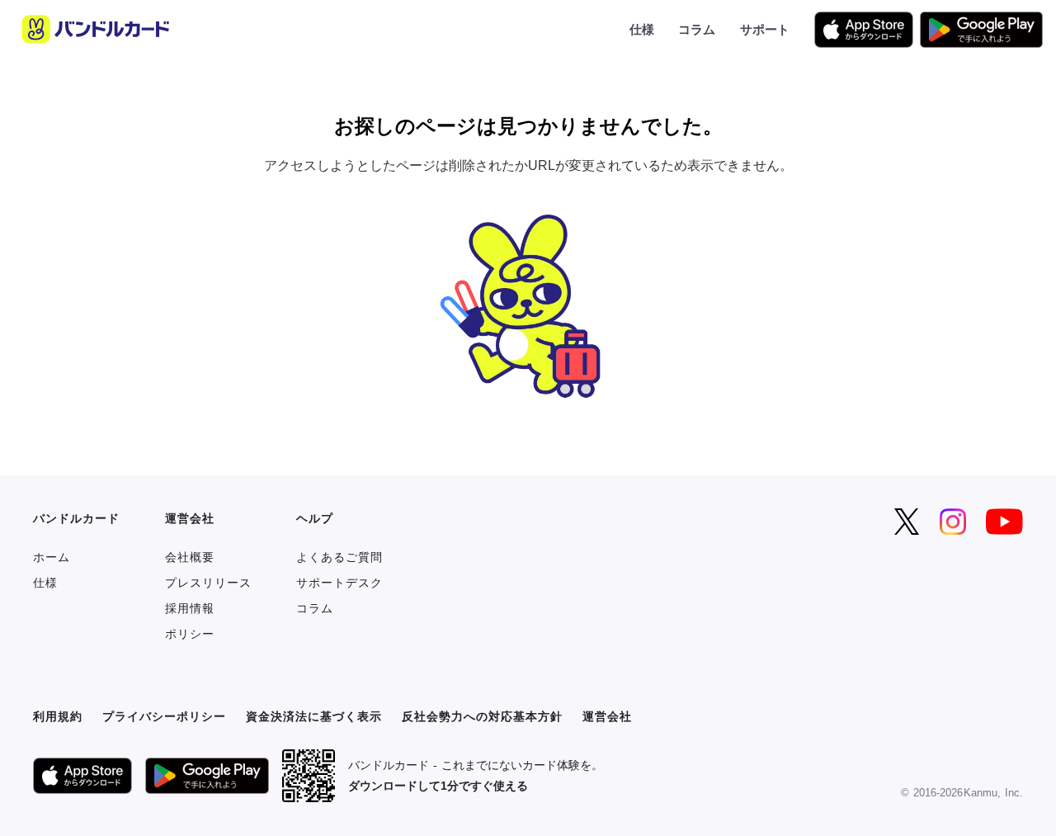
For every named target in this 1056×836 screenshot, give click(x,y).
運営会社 (607, 717)
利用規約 (57, 717)
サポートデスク (339, 582)
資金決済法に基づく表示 (314, 717)
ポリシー (189, 633)
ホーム (51, 557)
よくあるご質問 (339, 557)
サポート (765, 29)
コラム (696, 29)
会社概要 (189, 557)
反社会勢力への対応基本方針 (482, 717)
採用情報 (189, 608)
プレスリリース (208, 582)
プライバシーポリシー (164, 717)
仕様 (641, 29)
